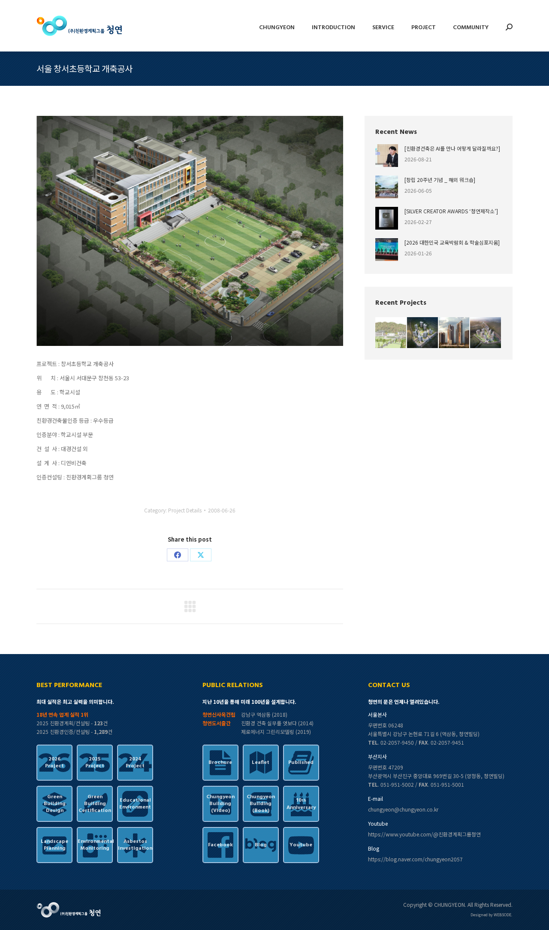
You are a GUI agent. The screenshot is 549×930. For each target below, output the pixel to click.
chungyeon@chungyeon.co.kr (403, 809)
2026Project (54, 762)
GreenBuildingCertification (94, 804)
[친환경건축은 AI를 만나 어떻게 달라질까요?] (452, 148)
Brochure (220, 762)
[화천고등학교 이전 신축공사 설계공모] (391, 333)
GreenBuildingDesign (55, 804)
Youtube (301, 845)
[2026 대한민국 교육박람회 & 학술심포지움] (452, 242)
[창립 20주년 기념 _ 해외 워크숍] (439, 179)
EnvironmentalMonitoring (95, 845)
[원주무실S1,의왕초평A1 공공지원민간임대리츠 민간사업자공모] (423, 333)
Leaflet (260, 762)
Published (301, 762)
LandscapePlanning (54, 845)
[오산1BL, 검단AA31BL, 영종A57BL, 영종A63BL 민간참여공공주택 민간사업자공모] (486, 333)
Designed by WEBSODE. (492, 915)
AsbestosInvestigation (135, 845)
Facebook (220, 845)
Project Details (185, 510)
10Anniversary (301, 804)
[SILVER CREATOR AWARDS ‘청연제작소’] (451, 211)
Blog (261, 845)
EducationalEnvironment (135, 804)
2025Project (94, 762)
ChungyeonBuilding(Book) (261, 804)
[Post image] (386, 155)
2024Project (135, 762)
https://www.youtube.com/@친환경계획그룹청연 (424, 834)
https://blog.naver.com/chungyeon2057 (415, 859)
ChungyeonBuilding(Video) (220, 804)
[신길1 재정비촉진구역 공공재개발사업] (455, 333)
